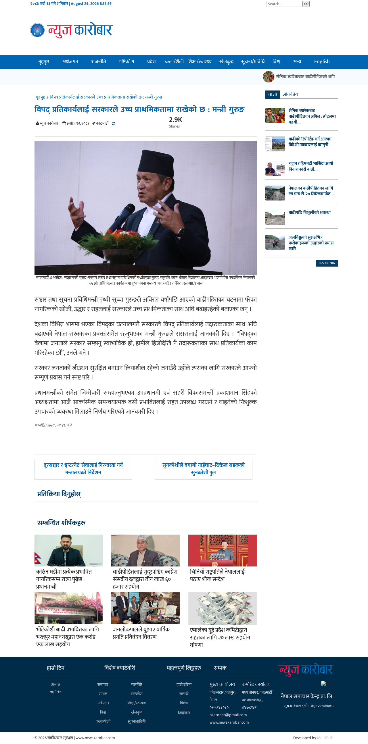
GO (306, 4)
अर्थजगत (70, 61)
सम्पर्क (184, 694)
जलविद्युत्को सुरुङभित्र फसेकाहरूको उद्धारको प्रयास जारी (311, 243)
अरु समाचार (327, 263)
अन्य (297, 61)
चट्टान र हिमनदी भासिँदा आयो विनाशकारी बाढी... (311, 166)
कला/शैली (174, 61)
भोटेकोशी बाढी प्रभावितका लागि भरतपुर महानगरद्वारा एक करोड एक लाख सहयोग (67, 637)
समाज (103, 694)
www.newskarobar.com (229, 722)
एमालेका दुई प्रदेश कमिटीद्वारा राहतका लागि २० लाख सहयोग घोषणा (220, 637)
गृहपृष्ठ (43, 61)
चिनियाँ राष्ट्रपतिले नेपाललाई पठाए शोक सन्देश (217, 575)
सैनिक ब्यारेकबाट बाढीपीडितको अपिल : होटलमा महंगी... (312, 116)
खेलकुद (226, 61)
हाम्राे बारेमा (184, 684)
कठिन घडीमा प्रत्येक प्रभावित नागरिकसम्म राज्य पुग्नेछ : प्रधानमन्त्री (64, 579)
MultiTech (325, 738)
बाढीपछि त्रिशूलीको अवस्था (310, 213)
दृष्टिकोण (126, 61)
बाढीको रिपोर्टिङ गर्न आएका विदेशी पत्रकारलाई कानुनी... (310, 142)
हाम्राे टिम (55, 668)
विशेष (184, 703)
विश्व (276, 61)
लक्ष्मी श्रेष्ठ (56, 692)
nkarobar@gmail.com (228, 715)
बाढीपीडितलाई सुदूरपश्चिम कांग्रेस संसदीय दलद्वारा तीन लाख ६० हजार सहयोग (145, 579)
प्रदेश (151, 61)
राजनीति (98, 61)
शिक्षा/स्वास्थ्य (199, 61)
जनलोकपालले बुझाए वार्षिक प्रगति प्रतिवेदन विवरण (141, 633)
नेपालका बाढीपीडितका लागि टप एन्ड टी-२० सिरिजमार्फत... (311, 191)
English (322, 61)
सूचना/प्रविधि (253, 61)
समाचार (102, 684)
